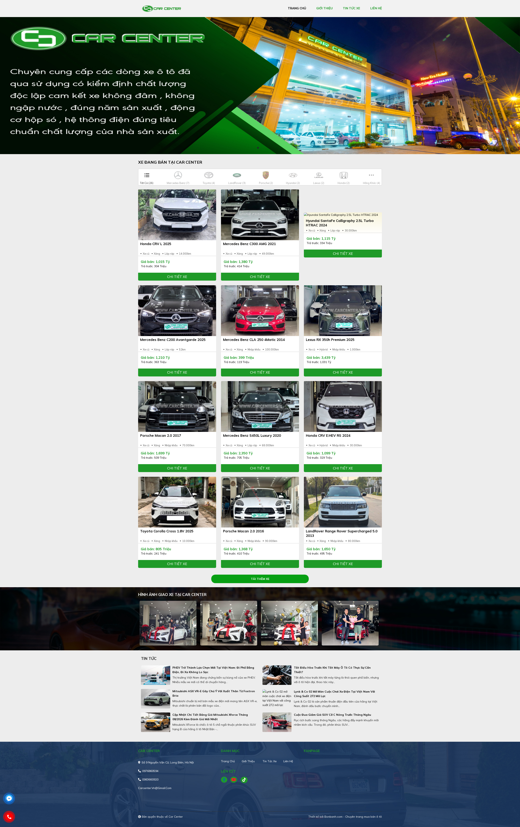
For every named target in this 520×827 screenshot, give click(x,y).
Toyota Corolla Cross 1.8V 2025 (166, 531)
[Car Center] (161, 8)
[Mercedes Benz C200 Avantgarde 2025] (177, 310)
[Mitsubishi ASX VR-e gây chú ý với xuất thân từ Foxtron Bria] (155, 698)
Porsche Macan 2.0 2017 (160, 435)
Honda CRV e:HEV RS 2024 (328, 435)
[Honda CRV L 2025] (177, 214)
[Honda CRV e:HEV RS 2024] (343, 406)
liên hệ (376, 8)
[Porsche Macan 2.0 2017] (177, 406)
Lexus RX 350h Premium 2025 (330, 339)
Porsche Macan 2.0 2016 (243, 531)
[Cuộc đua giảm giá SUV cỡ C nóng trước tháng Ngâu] (277, 722)
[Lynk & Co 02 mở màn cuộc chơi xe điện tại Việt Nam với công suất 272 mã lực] (277, 698)
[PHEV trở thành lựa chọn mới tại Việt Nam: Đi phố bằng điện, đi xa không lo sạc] (155, 675)
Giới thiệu (248, 761)
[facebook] (225, 780)
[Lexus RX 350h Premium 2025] (343, 310)
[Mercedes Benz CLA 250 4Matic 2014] (260, 310)
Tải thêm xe (260, 579)
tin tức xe (351, 8)
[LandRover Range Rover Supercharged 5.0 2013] (343, 502)
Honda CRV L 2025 (155, 244)
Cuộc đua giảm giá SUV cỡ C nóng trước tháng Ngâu (332, 715)
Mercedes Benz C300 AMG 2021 (249, 244)
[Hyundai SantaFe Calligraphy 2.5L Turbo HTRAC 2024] (343, 214)
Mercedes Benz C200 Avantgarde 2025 (173, 339)
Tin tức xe (270, 761)
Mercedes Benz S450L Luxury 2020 (252, 435)
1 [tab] (258, 148)
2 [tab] (262, 148)
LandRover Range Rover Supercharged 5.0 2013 (341, 533)
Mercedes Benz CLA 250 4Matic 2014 (254, 339)
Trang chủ (228, 761)
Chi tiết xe (177, 277)
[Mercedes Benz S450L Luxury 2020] (260, 406)
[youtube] (233, 780)
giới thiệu (324, 8)
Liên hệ (288, 761)
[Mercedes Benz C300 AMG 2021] (260, 214)
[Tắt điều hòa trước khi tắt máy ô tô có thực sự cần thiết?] (277, 675)
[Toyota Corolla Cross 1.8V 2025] (177, 502)
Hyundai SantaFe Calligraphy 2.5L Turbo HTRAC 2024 (340, 222)
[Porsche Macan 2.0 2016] (260, 502)
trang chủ (297, 8)
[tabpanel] (260, 85)
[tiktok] (242, 780)
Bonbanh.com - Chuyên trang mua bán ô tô (353, 816)
